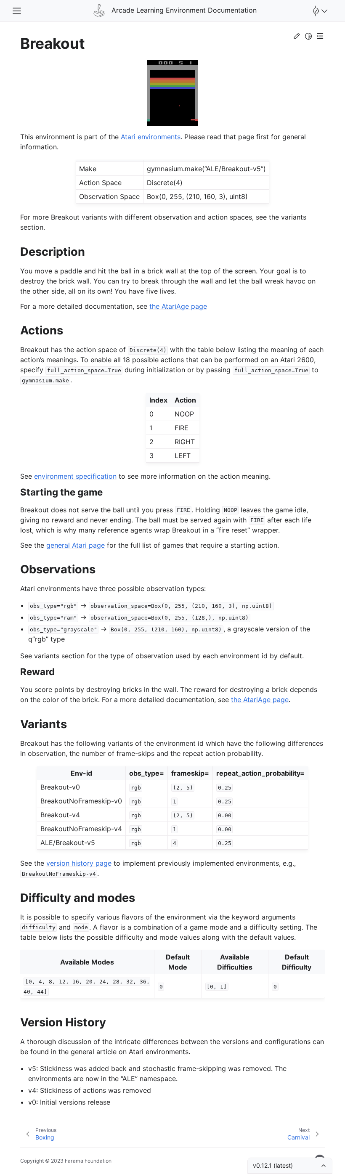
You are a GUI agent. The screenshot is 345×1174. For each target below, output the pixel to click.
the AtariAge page (178, 306)
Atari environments (150, 137)
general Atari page (75, 545)
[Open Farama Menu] (319, 11)
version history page (78, 863)
